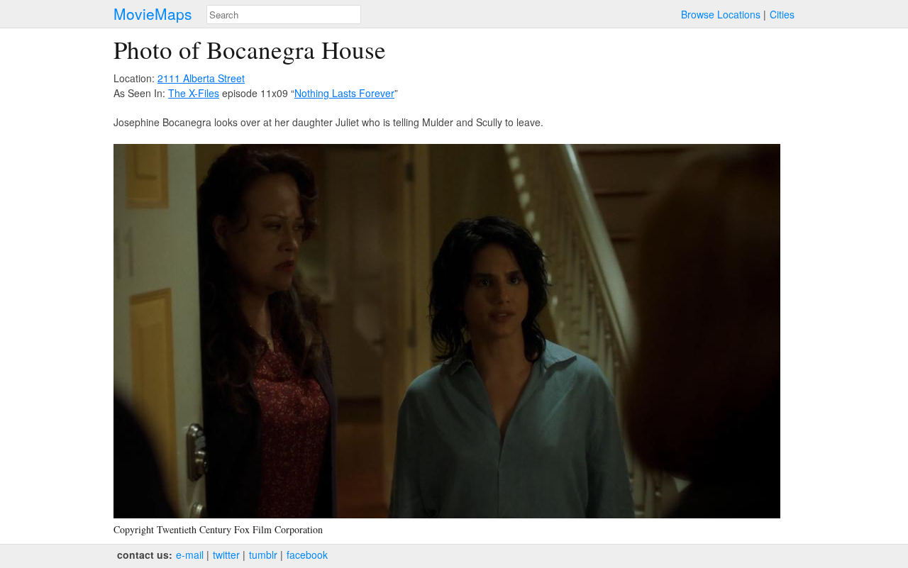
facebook (307, 554)
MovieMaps (153, 13)
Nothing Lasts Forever (344, 93)
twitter (226, 554)
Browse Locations (720, 14)
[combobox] (283, 14)
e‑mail (190, 554)
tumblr (263, 554)
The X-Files (193, 93)
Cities (782, 14)
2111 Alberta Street (201, 78)
